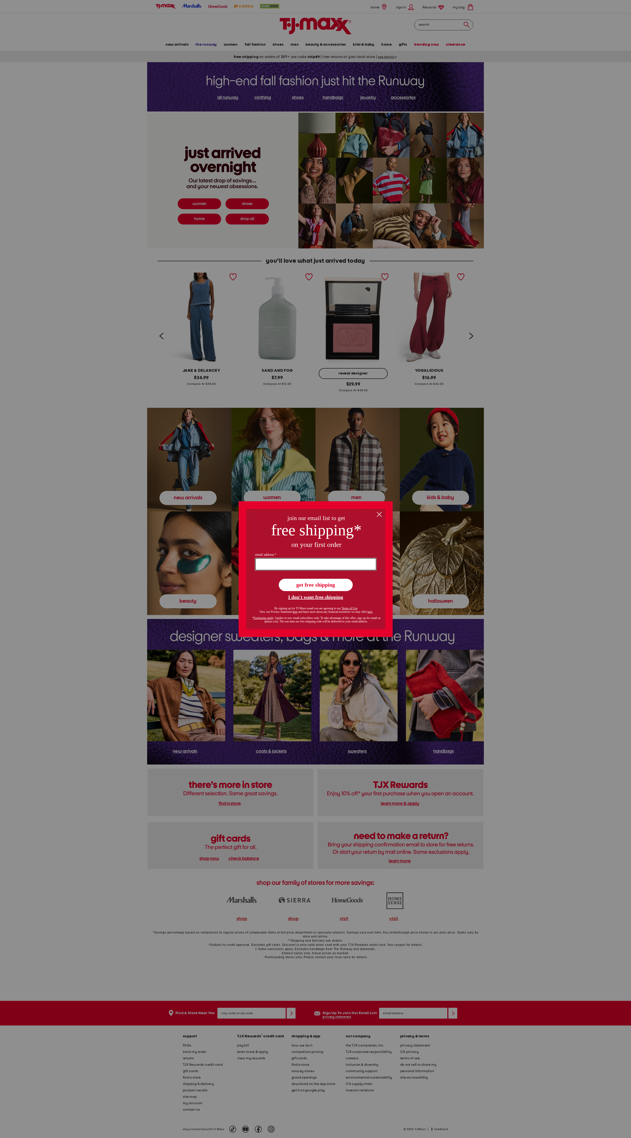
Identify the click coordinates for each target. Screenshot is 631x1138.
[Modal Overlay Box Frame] (316, 569)
